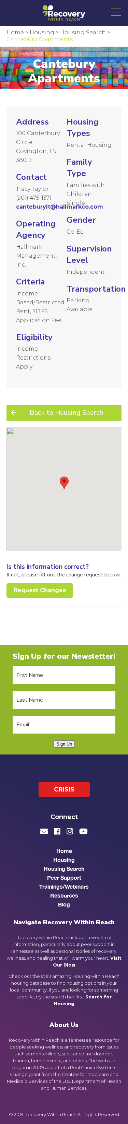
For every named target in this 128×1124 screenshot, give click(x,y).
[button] (116, 12)
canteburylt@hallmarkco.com (59, 206)
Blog (64, 904)
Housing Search (64, 868)
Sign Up (64, 744)
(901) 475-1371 (34, 198)
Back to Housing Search (66, 412)
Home (64, 850)
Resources (64, 895)
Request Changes (40, 590)
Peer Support (64, 877)
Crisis (64, 789)
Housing (64, 859)
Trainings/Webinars (64, 886)
